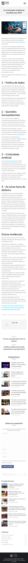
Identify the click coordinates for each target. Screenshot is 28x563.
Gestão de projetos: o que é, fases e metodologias (17, 499)
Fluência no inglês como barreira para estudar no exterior (17, 373)
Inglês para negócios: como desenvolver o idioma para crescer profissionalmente (16, 493)
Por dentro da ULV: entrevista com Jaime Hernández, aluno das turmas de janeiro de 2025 (18, 401)
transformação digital (10, 161)
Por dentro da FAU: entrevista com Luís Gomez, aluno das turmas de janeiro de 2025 (18, 411)
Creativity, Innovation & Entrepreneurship (13, 305)
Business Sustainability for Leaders (11, 309)
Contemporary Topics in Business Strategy (13, 307)
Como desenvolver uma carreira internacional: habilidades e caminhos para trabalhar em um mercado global (17, 508)
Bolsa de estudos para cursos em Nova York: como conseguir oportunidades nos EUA (18, 523)
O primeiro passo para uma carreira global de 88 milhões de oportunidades (18, 392)
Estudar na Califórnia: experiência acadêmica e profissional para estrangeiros (16, 485)
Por (4, 314)
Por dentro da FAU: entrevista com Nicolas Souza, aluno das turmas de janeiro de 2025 (18, 383)
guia (11, 62)
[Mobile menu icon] (25, 3)
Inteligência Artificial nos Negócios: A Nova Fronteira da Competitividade (18, 364)
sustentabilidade (20, 134)
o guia (15, 237)
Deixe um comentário (21, 314)
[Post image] (5, 365)
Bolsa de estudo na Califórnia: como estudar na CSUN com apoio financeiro (17, 514)
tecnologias (22, 42)
